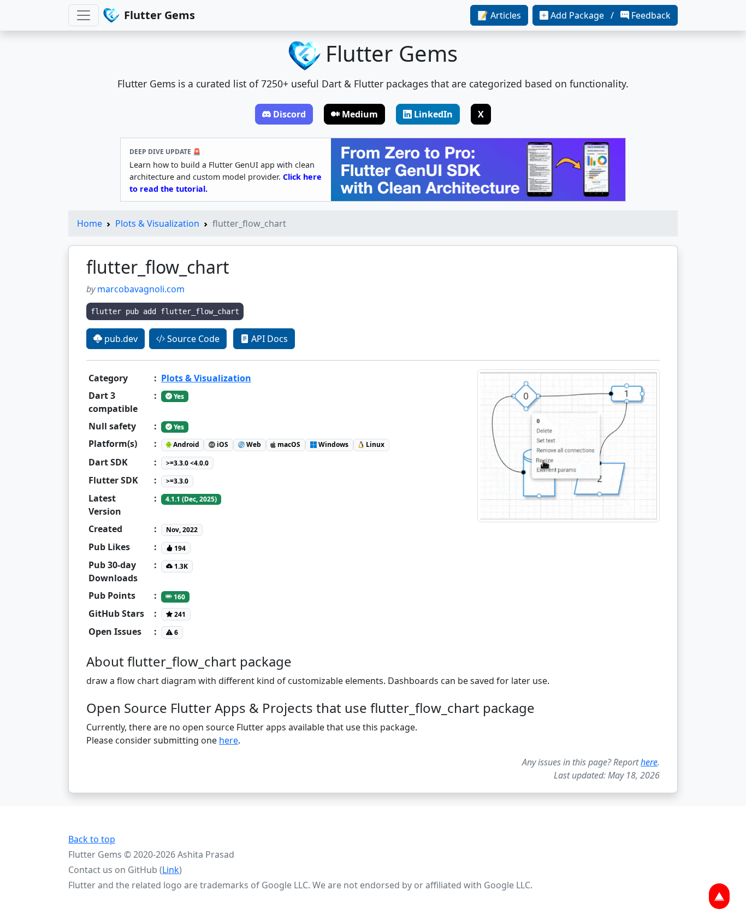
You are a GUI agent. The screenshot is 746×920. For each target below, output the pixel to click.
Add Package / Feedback (610, 15)
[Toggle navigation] (83, 15)
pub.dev (120, 339)
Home (89, 223)
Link (170, 870)
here (228, 740)
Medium (360, 114)
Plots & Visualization (157, 223)
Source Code (192, 339)
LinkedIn (433, 114)
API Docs (268, 339)
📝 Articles (499, 15)
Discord (289, 114)
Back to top (91, 839)
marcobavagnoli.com (141, 289)
